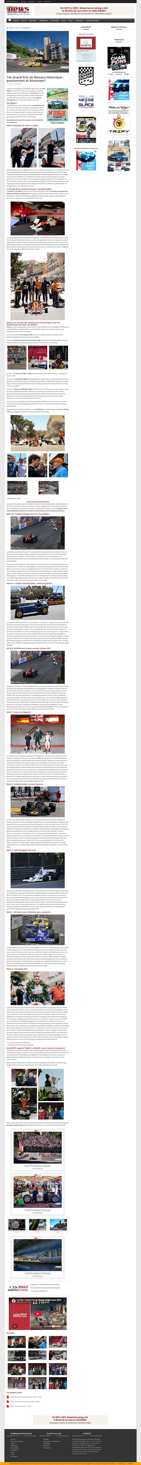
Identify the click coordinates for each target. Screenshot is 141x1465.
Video (12, 1454)
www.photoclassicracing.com (51, 1288)
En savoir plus (121, 1463)
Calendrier (14, 1450)
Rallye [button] (23, 21)
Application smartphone (51, 1441)
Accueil (10, 28)
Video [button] (70, 21)
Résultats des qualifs (14, 498)
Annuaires (14, 1456)
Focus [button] (63, 21)
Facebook (31, 1)
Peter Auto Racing (17, 1441)
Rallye (13, 1444)
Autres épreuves (26, 28)
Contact (39, 1)
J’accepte (130, 1463)
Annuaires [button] (79, 21)
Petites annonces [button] (92, 21)
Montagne (14, 1446)
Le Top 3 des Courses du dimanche (18, 1042)
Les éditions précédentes (39, 1291)
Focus (13, 1452)
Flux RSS (23, 1)
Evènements (15, 1448)
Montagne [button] (32, 21)
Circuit (17, 28)
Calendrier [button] (54, 21)
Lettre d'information (12, 1)
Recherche (47, 1)
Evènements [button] (43, 21)
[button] (10, 21)
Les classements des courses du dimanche (21, 1045)
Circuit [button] (16, 21)
